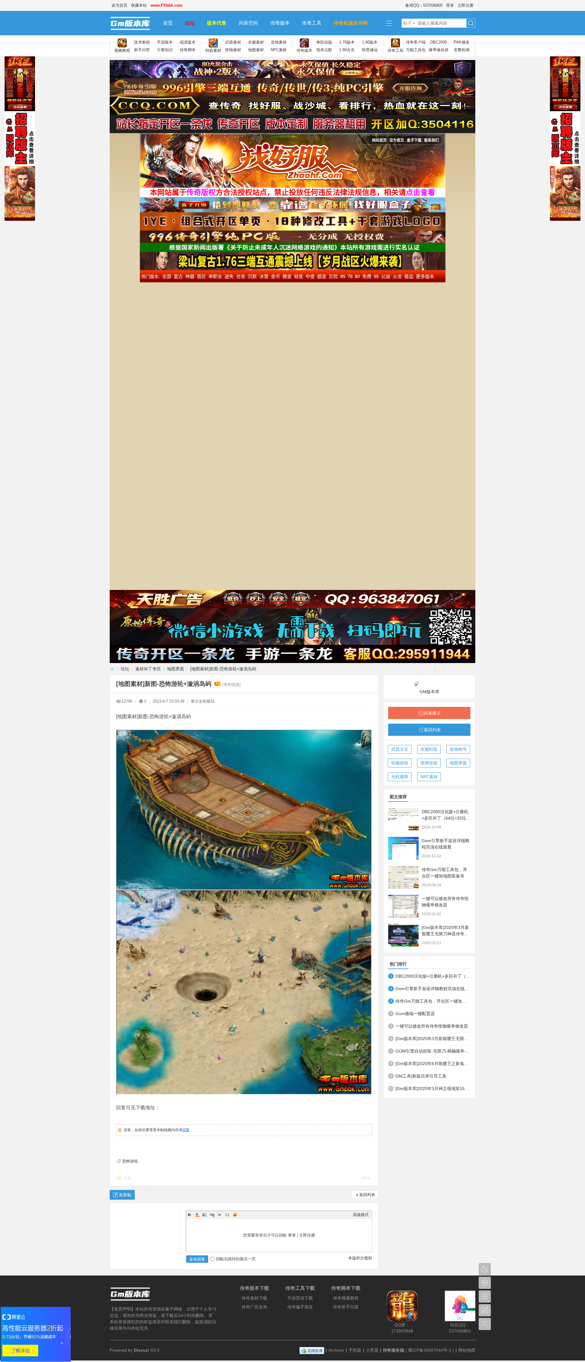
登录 (450, 5)
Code (227, 1215)
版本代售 (216, 23)
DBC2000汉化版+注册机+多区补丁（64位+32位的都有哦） (446, 818)
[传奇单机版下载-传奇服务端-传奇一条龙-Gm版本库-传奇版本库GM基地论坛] (133, 23)
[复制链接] (231, 684)
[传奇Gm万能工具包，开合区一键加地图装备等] (403, 877)
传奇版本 (280, 23)
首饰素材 (279, 42)
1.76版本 (347, 42)
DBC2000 (438, 42)
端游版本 (188, 42)
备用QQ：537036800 (423, 5)
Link (212, 1215)
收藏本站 (139, 5)
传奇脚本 (188, 50)
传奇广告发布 (254, 1306)
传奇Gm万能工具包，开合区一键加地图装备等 (432, 1001)
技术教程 (142, 42)
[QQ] (312, 1350)
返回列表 (367, 1194)
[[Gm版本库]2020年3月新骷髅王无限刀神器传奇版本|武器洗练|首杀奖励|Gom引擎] (403, 935)
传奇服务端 (393, 1350)
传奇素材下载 (254, 1298)
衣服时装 (429, 749)
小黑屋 (372, 1350)
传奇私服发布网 (351, 23)
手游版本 (165, 42)
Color (197, 1215)
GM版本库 (429, 691)
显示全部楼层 (202, 701)
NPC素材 (279, 50)
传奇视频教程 (346, 1298)
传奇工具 (311, 23)
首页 (168, 23)
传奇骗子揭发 (300, 1306)
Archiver (336, 1350)
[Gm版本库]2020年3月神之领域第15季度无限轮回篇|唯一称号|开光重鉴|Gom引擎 (432, 1088)
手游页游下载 (300, 1298)
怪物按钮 (399, 762)
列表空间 (248, 23)
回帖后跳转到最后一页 (236, 1259)
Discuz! (141, 1350)
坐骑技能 (429, 762)
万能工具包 (416, 50)
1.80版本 (370, 42)
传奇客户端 (416, 42)
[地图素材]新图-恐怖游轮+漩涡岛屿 (223, 668)
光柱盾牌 (399, 776)
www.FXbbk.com (167, 5)
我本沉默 (324, 50)
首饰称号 (458, 749)
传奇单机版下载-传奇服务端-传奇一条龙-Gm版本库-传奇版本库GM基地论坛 (112, 669)
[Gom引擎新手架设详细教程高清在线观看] (403, 848)
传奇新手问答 (346, 1306)
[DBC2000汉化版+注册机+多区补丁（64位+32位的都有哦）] (403, 819)
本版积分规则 (360, 1258)
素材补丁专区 (148, 668)
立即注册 (465, 5)
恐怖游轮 (130, 1161)
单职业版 (324, 42)
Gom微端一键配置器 (415, 1013)
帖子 (407, 23)
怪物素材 (233, 50)
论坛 (190, 23)
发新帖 (125, 1194)
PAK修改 (462, 42)
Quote (220, 1215)
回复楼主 (432, 713)
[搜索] (470, 23)
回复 (186, 1130)
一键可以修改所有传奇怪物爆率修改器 (431, 1026)
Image (204, 1215)
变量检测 (462, 50)
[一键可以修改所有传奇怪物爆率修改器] (403, 906)
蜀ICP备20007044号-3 (429, 1350)
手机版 (355, 1350)
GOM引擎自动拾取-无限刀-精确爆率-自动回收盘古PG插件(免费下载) (432, 1051)
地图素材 (256, 50)
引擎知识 (165, 50)
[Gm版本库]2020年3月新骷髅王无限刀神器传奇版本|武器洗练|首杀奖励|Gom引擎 (432, 1038)
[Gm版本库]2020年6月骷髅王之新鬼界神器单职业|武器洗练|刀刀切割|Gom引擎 (432, 1063)
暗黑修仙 (370, 50)
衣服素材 (256, 42)
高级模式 (361, 1214)
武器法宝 (399, 749)
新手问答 (142, 50)
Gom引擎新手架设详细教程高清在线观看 (432, 988)
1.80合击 (347, 50)
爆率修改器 (438, 50)
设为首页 (119, 5)
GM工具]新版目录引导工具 (420, 1076)
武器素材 (233, 42)
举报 (366, 1178)
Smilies (235, 1215)
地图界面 (175, 668)
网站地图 (466, 1350)
